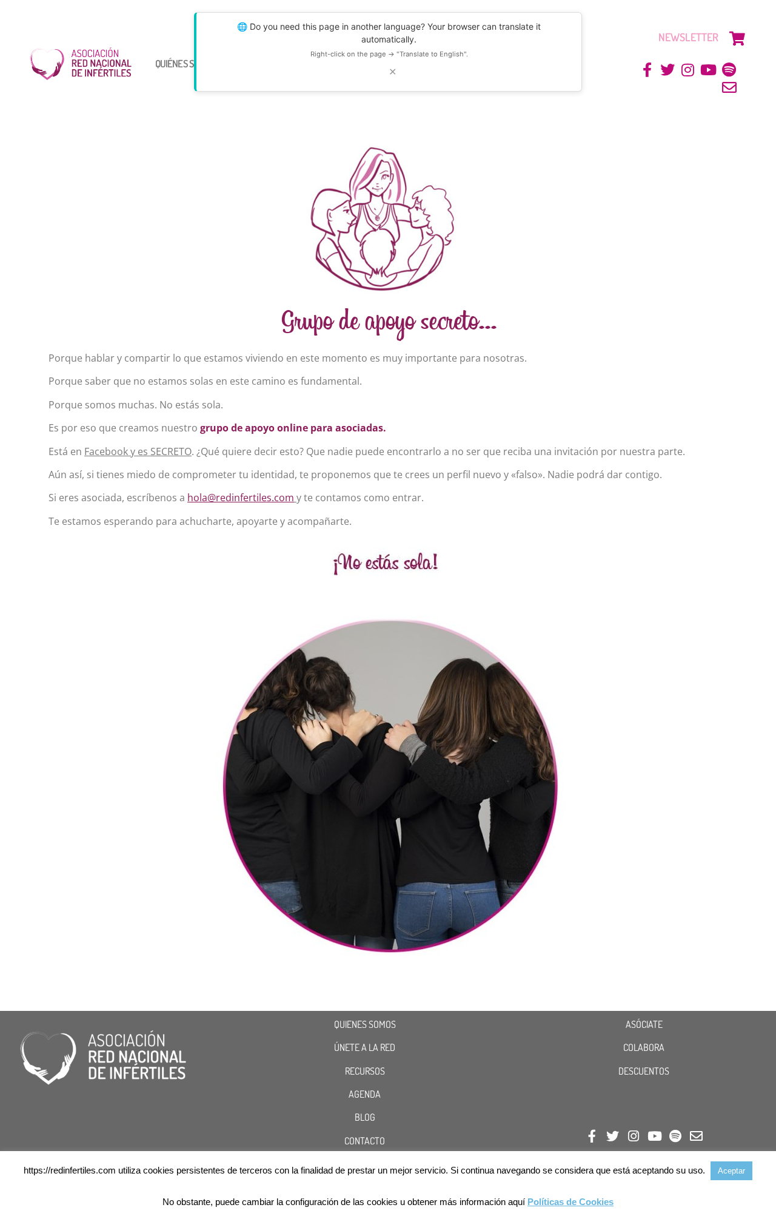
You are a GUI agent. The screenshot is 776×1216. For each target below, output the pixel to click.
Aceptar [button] (731, 1170)
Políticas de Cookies (570, 1202)
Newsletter (688, 37)
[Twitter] (668, 70)
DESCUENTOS (643, 1071)
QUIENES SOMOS (365, 1024)
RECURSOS (365, 1071)
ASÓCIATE (644, 1024)
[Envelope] (729, 87)
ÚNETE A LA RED (364, 1047)
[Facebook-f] (647, 70)
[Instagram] (688, 70)
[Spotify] (729, 70)
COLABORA (643, 1047)
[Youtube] (708, 70)
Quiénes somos (185, 63)
